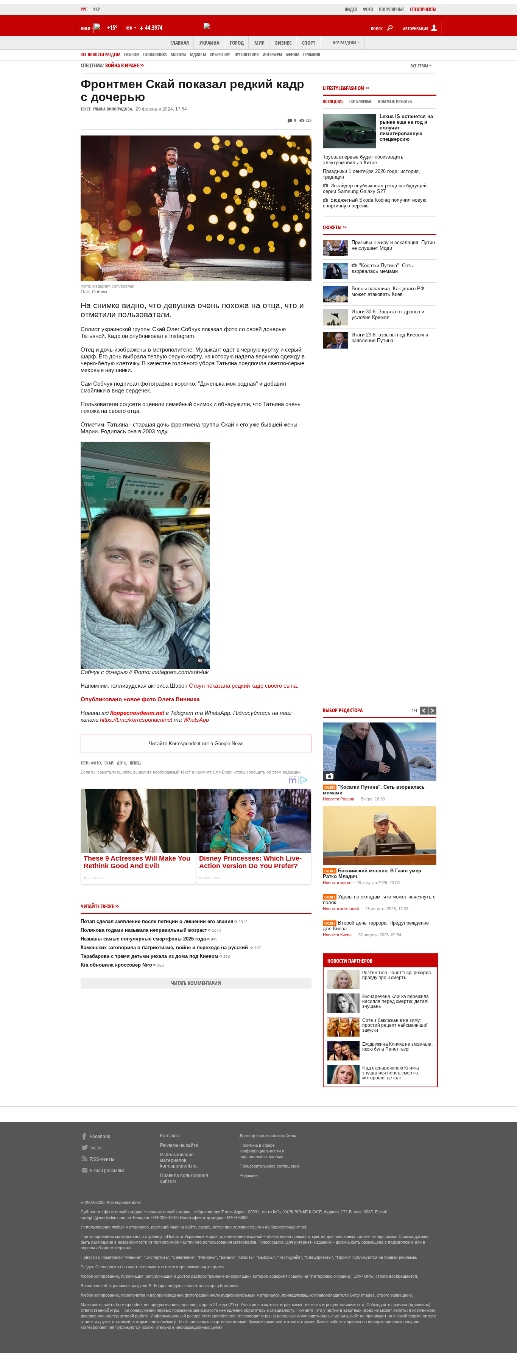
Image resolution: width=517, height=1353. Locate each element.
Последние (333, 101)
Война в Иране (122, 65)
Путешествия (247, 54)
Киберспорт (220, 54)
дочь (121, 763)
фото (96, 763)
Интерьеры (272, 54)
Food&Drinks (155, 54)
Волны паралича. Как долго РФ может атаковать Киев (388, 291)
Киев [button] (85, 28)
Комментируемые (395, 101)
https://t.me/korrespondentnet (136, 719)
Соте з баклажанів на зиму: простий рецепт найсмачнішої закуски (394, 1025)
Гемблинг (312, 54)
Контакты (170, 1135)
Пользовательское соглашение (270, 1166)
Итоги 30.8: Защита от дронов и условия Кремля (388, 314)
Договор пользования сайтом (268, 1135)
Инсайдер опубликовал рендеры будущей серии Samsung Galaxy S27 (375, 188)
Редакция (249, 1175)
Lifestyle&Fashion (343, 88)
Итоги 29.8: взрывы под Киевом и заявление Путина (390, 337)
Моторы (178, 54)
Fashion (131, 54)
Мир (259, 42)
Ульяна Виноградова (112, 109)
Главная (179, 42)
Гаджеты (198, 54)
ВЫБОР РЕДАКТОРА (343, 710)
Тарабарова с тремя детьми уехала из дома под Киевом (155, 956)
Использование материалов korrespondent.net (179, 1160)
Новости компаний (341, 908)
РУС (84, 9)
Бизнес (283, 42)
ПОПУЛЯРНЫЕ (391, 9)
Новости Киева (337, 935)
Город (237, 42)
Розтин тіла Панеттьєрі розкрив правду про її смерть (396, 975)
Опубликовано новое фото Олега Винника (140, 699)
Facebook (100, 1136)
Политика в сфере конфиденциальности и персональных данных (262, 1151)
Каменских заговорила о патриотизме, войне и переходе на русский (171, 947)
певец (135, 763)
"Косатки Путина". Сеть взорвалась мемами (382, 268)
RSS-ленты (102, 1159)
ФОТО (368, 9)
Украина (209, 42)
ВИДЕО (351, 9)
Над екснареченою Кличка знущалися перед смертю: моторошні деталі (390, 1073)
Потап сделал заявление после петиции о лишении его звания (164, 921)
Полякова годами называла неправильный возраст (151, 930)
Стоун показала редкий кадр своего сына (243, 685)
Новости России (338, 799)
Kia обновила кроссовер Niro (122, 965)
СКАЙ (109, 763)
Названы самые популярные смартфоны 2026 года (149, 939)
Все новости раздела (100, 54)
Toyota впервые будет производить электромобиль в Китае (363, 159)
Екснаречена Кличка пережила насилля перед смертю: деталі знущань (395, 1001)
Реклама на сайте (179, 1145)
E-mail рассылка (107, 1170)
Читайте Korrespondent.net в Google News (196, 743)
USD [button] (129, 28)
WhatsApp (196, 719)
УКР (96, 9)
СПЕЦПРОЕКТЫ (423, 9)
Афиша (292, 54)
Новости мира (336, 882)
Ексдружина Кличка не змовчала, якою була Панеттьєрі (397, 1047)
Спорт (308, 42)
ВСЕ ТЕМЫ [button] (419, 66)
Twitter (96, 1148)
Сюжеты (332, 227)
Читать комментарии (196, 983)
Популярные (360, 101)
